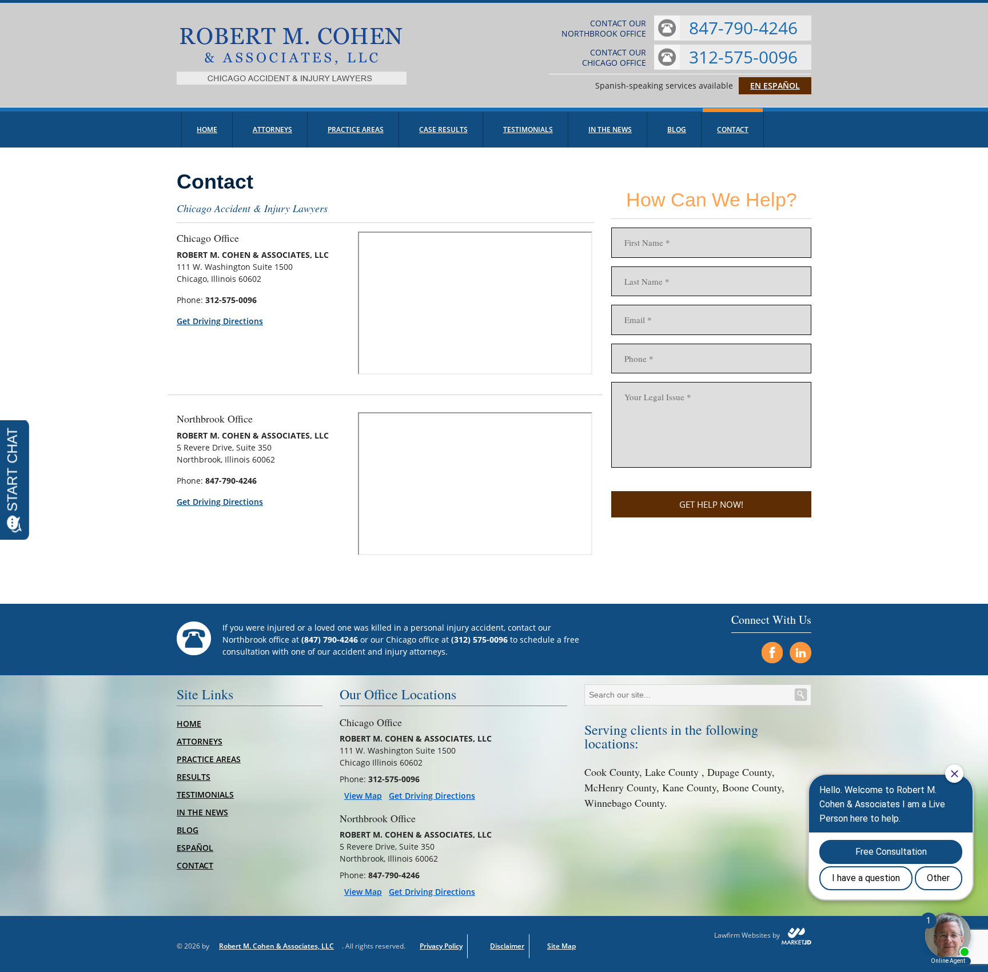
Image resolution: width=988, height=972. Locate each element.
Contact (732, 129)
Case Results (443, 129)
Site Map (561, 946)
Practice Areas (356, 129)
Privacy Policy (441, 946)
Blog (676, 129)
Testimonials (528, 129)
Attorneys (272, 129)
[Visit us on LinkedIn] (800, 652)
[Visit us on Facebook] (772, 652)
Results (193, 776)
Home (207, 129)
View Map (363, 796)
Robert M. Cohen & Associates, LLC (276, 946)
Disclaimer (507, 946)
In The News (610, 129)
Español (195, 847)
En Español (775, 85)
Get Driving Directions (220, 321)
